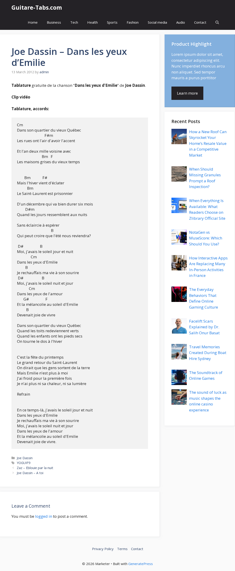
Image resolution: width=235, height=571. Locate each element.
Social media (157, 22)
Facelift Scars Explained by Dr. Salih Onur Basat (204, 326)
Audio (180, 22)
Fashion (133, 22)
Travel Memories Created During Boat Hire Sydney (207, 352)
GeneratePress (140, 563)
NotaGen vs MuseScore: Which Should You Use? (205, 238)
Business (54, 22)
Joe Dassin (25, 458)
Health (92, 22)
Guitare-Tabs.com (36, 7)
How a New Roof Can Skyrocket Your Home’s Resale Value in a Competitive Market (208, 143)
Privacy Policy (103, 548)
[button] (217, 22)
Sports (112, 22)
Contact (200, 22)
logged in (43, 516)
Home (33, 22)
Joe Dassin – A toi (30, 473)
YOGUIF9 (23, 463)
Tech (74, 22)
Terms (122, 548)
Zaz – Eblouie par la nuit (35, 468)
